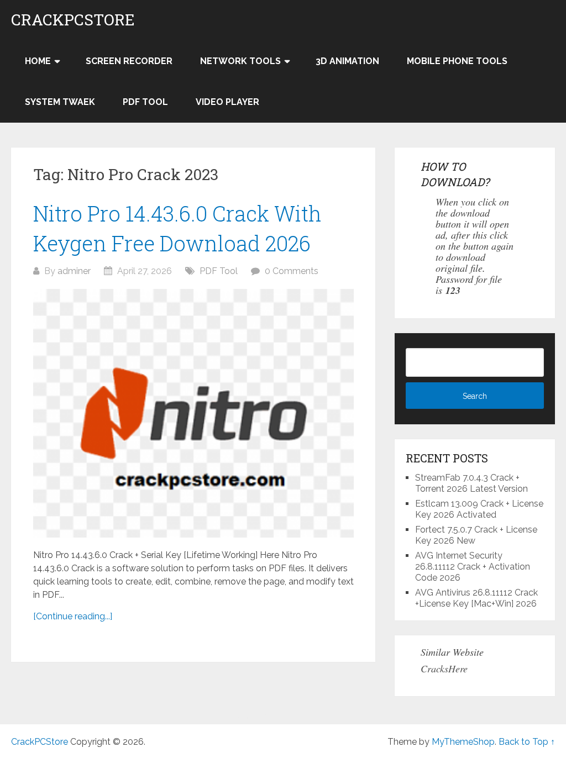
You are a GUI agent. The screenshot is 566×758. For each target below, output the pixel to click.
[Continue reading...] (72, 616)
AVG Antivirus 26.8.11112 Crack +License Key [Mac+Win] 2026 (476, 598)
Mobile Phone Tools (457, 61)
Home (38, 61)
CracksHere (444, 668)
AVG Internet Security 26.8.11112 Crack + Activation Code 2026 (472, 566)
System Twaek (60, 102)
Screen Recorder (129, 61)
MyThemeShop (463, 741)
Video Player (227, 102)
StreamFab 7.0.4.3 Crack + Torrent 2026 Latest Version (471, 483)
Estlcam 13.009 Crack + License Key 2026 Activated (479, 509)
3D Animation (347, 61)
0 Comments (291, 271)
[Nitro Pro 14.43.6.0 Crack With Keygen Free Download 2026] (193, 413)
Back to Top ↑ (527, 741)
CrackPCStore (73, 20)
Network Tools (240, 61)
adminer (74, 271)
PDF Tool (145, 102)
